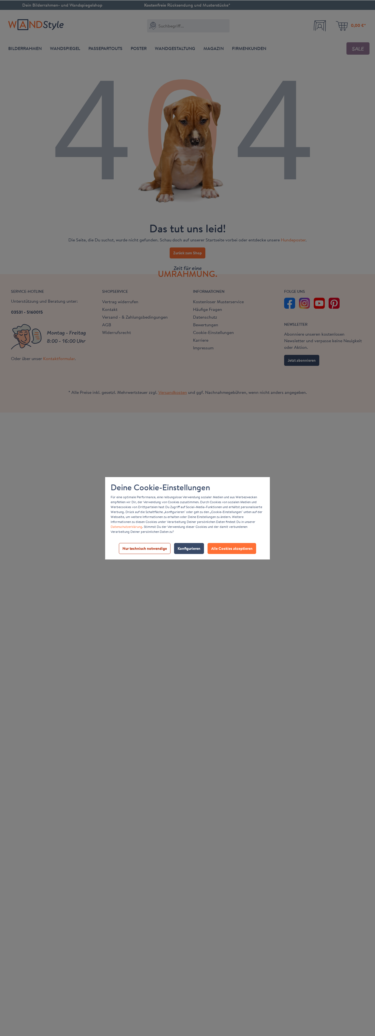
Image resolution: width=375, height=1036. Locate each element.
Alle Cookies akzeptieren (232, 548)
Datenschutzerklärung (126, 526)
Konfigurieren (189, 548)
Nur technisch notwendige (144, 548)
